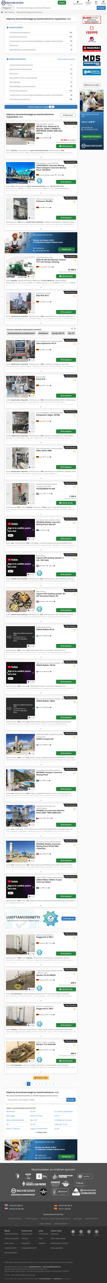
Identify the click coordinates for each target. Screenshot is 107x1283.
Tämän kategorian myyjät (40, 107)
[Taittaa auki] (41, 157)
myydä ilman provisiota (91, 137)
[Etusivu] (2, 12)
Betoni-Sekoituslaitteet (15, 1120)
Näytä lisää (41, 1132)
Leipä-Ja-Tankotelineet (39, 1128)
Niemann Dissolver (15, 1219)
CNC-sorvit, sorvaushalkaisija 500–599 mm (56, 1219)
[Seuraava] (33, 134)
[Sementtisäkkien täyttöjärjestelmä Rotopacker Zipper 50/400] (20, 422)
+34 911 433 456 (64, 1209)
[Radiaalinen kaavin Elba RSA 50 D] (20, 303)
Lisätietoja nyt (68, 918)
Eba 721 (71, 333)
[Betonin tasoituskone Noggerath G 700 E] (20, 1016)
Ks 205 (32, 1124)
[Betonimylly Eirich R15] (20, 386)
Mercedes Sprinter (91, 1219)
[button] (103, 3)
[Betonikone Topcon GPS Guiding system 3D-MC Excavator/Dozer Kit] (20, 601)
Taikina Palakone (45, 1224)
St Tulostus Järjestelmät (63, 1111)
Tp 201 (56, 1128)
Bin (7, 1124)
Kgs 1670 (33, 1120)
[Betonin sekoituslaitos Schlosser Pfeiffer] (20, 209)
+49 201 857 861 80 (16, 1209)
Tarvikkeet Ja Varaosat (63, 1120)
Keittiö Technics (36, 1116)
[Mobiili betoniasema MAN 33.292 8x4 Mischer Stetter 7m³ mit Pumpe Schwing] (20, 267)
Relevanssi (68, 115)
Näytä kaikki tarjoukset (67, 59)
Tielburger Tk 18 (60, 1124)
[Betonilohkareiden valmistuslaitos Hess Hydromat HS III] (20, 351)
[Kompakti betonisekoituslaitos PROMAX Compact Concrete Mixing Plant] (20, 780)
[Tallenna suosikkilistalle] (74, 127)
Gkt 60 (32, 1111)
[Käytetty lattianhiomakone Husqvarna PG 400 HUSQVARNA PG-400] (20, 494)
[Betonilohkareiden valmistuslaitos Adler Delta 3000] (20, 458)
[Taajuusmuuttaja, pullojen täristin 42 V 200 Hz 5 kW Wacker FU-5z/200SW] (20, 980)
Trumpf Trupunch (31, 1219)
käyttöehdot (58, 1279)
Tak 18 (56, 1116)
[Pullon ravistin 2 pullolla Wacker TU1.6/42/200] (20, 1052)
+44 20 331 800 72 (16, 1205)
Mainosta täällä (92, 85)
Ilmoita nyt (66, 249)
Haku (102, 8)
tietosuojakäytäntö (45, 1279)
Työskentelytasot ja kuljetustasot (21, 333)
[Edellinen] (8, 134)
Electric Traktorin (13, 1128)
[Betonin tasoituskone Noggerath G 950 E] (20, 945)
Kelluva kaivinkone (61, 1224)
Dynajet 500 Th (58, 333)
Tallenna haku (42, 1078)
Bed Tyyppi (10, 1116)
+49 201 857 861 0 (65, 1205)
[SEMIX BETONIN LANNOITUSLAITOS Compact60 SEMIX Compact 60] (20, 744)
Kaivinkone (43, 333)
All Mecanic (10, 1111)
